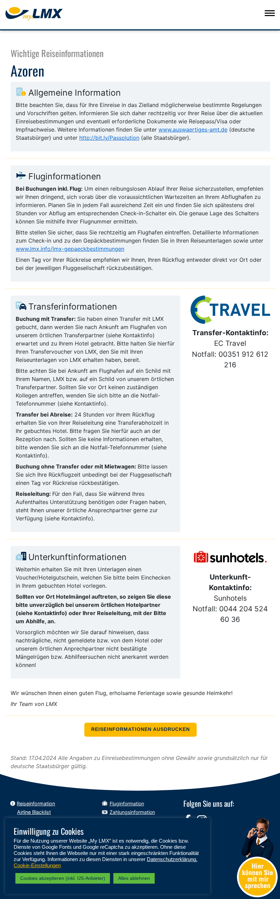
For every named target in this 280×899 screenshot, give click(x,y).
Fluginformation (127, 803)
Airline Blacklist (34, 812)
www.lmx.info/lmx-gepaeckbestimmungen (70, 248)
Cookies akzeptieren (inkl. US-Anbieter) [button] (62, 878)
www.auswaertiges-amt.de (192, 129)
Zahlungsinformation (132, 812)
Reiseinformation (36, 803)
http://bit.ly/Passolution (109, 137)
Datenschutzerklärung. (172, 859)
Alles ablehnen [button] (134, 878)
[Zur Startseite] (46, 14)
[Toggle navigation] (270, 13)
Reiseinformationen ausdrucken (140, 729)
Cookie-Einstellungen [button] (37, 865)
